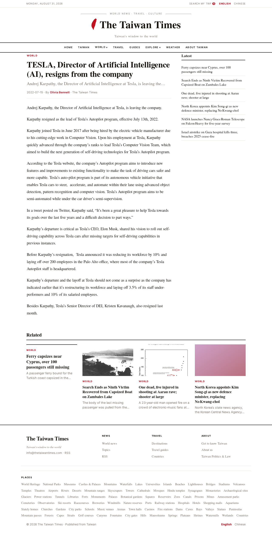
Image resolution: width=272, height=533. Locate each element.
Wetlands (227, 515)
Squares (150, 497)
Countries (158, 456)
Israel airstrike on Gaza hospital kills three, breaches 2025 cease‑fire (209, 133)
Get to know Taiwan (214, 443)
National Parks (52, 484)
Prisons (199, 497)
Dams (179, 509)
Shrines (198, 515)
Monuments (98, 497)
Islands (167, 484)
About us (207, 449)
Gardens (61, 509)
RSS (67, 452)
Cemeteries (28, 503)
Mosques (158, 490)
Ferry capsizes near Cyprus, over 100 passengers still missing (206, 69)
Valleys (209, 509)
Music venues (105, 509)
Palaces (113, 497)
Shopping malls (212, 503)
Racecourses (81, 503)
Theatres (39, 490)
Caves (189, 509)
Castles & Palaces (90, 484)
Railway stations (165, 503)
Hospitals (184, 503)
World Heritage (30, 484)
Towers (130, 490)
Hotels (196, 503)
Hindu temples (176, 490)
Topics (106, 449)
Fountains (116, 515)
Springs (172, 515)
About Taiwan (197, 47)
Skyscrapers (115, 490)
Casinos (149, 509)
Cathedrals (143, 490)
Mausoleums (157, 515)
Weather (173, 47)
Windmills (114, 503)
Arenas (121, 509)
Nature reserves (132, 503)
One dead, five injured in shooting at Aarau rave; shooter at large (210, 95)
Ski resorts (64, 503)
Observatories (46, 503)
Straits (71, 515)
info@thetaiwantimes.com (44, 452)
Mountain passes (31, 515)
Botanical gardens (131, 497)
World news (109, 443)
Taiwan (83, 47)
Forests (49, 515)
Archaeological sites (236, 490)
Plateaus (185, 515)
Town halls (135, 509)
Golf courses (86, 515)
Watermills (212, 515)
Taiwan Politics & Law (216, 456)
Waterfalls (126, 484)
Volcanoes (239, 484)
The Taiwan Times (47, 438)
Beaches (180, 484)
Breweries (98, 503)
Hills (143, 515)
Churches (47, 509)
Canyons (102, 515)
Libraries (73, 497)
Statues (221, 509)
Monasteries (213, 490)
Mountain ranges (94, 490)
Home (68, 47)
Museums (70, 484)
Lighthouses (195, 484)
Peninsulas (235, 509)
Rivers (65, 490)
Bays (199, 509)
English (225, 3)
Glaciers (26, 497)
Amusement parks (228, 497)
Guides (134, 47)
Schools (89, 509)
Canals (187, 497)
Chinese (240, 3)
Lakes (139, 484)
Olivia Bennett (60, 92)
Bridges (210, 484)
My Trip (208, 3)
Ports (148, 503)
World (100, 47)
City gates (131, 515)
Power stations (43, 497)
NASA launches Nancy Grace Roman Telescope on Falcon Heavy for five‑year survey (213, 121)
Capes (60, 515)
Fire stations (165, 509)
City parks (75, 509)
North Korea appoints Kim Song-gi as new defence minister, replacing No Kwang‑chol (210, 108)
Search (194, 3)
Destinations (159, 443)
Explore (153, 47)
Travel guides (160, 449)
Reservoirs (164, 497)
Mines (210, 497)
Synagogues (195, 490)
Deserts (76, 490)
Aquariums (232, 503)
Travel (118, 47)
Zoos (177, 497)
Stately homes (29, 509)
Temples (26, 490)
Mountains (110, 484)
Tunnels (60, 497)
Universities (153, 484)
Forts (85, 497)
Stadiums (224, 484)
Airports (53, 490)
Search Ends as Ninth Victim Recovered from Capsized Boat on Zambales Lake (211, 82)
